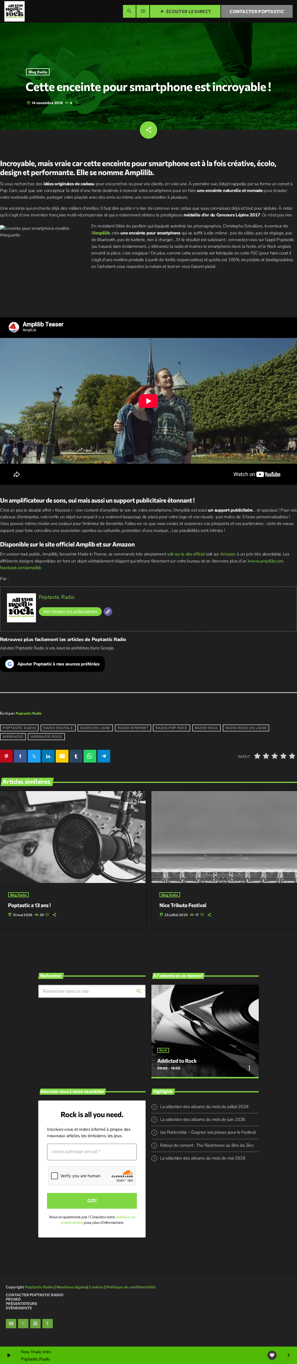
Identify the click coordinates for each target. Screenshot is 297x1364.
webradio (13, 736)
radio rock (206, 728)
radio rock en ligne (246, 728)
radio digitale (58, 728)
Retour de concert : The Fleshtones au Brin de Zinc (207, 1145)
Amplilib (101, 233)
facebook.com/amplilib (20, 568)
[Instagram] (35, 1323)
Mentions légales (72, 1287)
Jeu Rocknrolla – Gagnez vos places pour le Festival (208, 1132)
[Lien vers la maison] (14, 11)
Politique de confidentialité (131, 1287)
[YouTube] (11, 1323)
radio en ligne (95, 728)
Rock (163, 1050)
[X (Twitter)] (23, 1323)
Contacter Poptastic (257, 11)
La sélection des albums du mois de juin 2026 (202, 1119)
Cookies (96, 1287)
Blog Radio (38, 72)
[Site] (108, 611)
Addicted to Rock (177, 1060)
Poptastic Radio (57, 597)
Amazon (228, 554)
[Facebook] (47, 1323)
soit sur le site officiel (186, 554)
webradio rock (46, 736)
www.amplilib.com (266, 561)
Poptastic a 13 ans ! (29, 905)
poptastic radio (19, 728)
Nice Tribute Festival (183, 905)
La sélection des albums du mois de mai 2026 (202, 1158)
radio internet (132, 728)
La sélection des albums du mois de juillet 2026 (204, 1107)
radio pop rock (171, 728)
